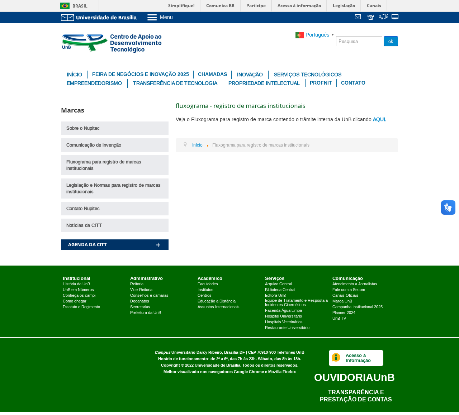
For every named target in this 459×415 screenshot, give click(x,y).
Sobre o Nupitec (83, 128)
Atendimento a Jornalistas (354, 284)
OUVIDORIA (354, 377)
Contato (353, 83)
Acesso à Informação (358, 357)
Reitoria (136, 284)
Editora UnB (275, 296)
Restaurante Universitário (287, 328)
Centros (205, 296)
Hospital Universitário (283, 316)
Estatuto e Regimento (81, 307)
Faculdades (208, 284)
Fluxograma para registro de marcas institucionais (103, 165)
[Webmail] (359, 18)
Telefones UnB (290, 352)
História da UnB (76, 284)
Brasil (79, 6)
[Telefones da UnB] (371, 18)
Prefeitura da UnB (145, 313)
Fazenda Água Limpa (283, 311)
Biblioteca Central (280, 290)
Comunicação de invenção (93, 145)
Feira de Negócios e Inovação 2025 (140, 74)
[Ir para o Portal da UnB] (100, 17)
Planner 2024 (343, 313)
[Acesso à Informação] (336, 358)
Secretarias (140, 307)
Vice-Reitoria (141, 290)
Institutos (205, 290)
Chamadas (212, 74)
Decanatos (139, 301)
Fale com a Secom (348, 290)
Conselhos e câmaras (149, 296)
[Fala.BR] (383, 18)
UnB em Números (78, 290)
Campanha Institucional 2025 (357, 307)
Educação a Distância (217, 301)
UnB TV (339, 318)
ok (390, 41)
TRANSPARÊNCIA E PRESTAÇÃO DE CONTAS (356, 396)
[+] (158, 235)
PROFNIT (321, 83)
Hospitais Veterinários (284, 322)
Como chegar (74, 301)
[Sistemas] (395, 18)
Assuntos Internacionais (219, 307)
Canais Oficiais (345, 296)
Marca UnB (342, 301)
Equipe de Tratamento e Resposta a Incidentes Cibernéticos (296, 303)
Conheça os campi (79, 296)
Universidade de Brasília (217, 365)
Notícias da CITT (84, 225)
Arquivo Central (278, 284)
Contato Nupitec (83, 208)
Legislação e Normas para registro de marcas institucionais (113, 188)
